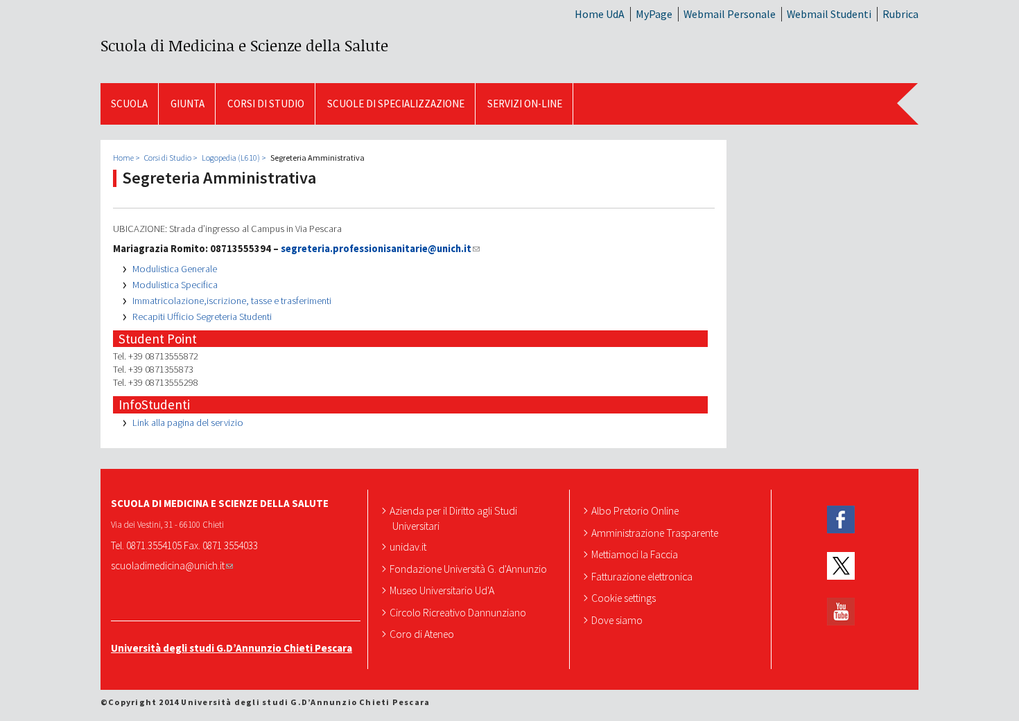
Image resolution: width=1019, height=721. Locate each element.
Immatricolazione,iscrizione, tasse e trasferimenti (231, 300)
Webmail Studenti (829, 14)
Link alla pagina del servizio (187, 422)
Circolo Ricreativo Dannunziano (459, 612)
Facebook (841, 520)
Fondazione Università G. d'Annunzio (469, 569)
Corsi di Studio (265, 103)
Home (123, 157)
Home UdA (600, 14)
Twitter (841, 566)
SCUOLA (129, 103)
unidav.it (409, 546)
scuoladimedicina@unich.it (168, 565)
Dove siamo (618, 620)
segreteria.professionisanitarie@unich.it (376, 248)
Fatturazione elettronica (643, 576)
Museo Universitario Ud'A (443, 590)
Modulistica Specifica (175, 284)
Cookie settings (625, 598)
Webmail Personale (729, 14)
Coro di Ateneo (423, 634)
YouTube (841, 612)
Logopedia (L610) (231, 157)
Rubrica (900, 14)
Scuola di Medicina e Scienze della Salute (244, 45)
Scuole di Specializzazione (395, 103)
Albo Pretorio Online (636, 510)
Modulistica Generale (174, 268)
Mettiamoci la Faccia (636, 554)
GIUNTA (187, 103)
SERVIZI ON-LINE (524, 103)
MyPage (654, 14)
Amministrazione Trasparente (656, 533)
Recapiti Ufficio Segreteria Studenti (202, 316)
